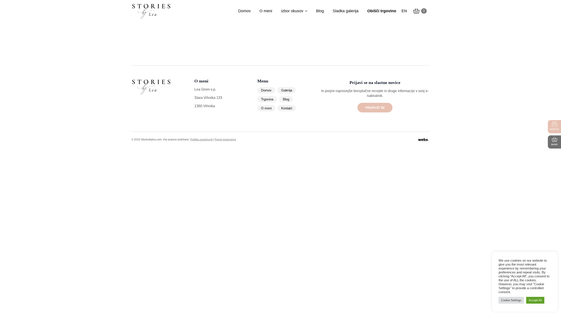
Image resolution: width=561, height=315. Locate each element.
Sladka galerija (346, 11)
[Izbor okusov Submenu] (306, 11)
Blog (320, 11)
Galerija (286, 90)
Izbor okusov (292, 11)
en (404, 11)
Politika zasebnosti (201, 139)
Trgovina (267, 99)
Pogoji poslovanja (225, 139)
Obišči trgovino (381, 11)
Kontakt (286, 108)
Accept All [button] (535, 300)
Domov (244, 11)
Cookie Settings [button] (511, 300)
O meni (265, 11)
